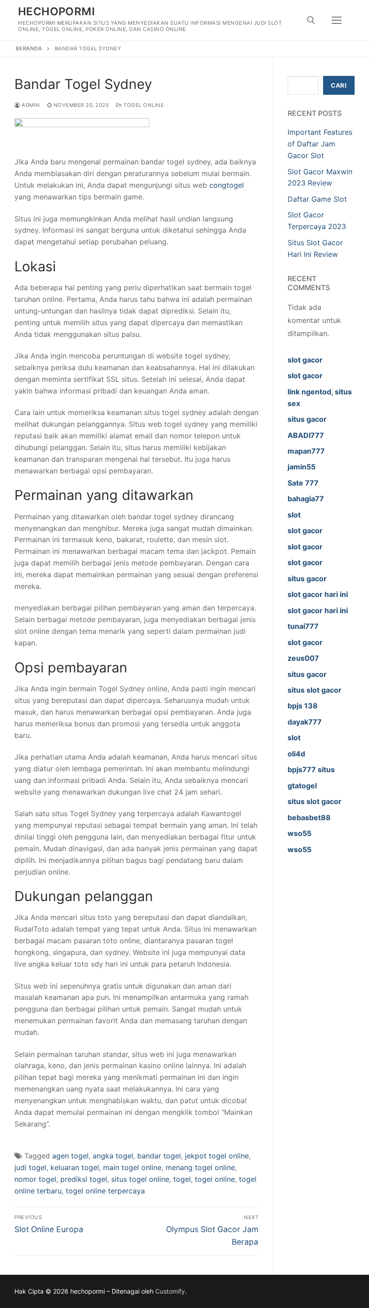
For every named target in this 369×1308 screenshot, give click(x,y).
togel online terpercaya (105, 1190)
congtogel (226, 185)
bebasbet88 (309, 817)
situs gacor (307, 419)
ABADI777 (306, 435)
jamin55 (301, 466)
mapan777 (306, 450)
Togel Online (143, 105)
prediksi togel (83, 1179)
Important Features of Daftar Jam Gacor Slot (320, 144)
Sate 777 (303, 482)
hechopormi (56, 11)
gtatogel (302, 785)
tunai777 (303, 626)
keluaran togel (74, 1167)
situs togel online (140, 1179)
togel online (215, 1179)
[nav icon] (336, 20)
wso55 (299, 833)
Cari (338, 85)
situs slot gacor (315, 689)
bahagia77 (306, 498)
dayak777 (305, 721)
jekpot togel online (217, 1155)
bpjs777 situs (311, 769)
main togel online (132, 1167)
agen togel (70, 1155)
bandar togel (159, 1155)
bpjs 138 (303, 705)
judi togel (30, 1167)
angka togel (113, 1155)
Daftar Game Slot (317, 198)
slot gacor (305, 359)
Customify (170, 1291)
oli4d (296, 753)
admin (30, 105)
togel (182, 1179)
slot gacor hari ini (318, 594)
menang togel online (200, 1167)
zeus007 (303, 658)
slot (294, 514)
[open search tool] (311, 20)
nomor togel (35, 1179)
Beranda (29, 48)
